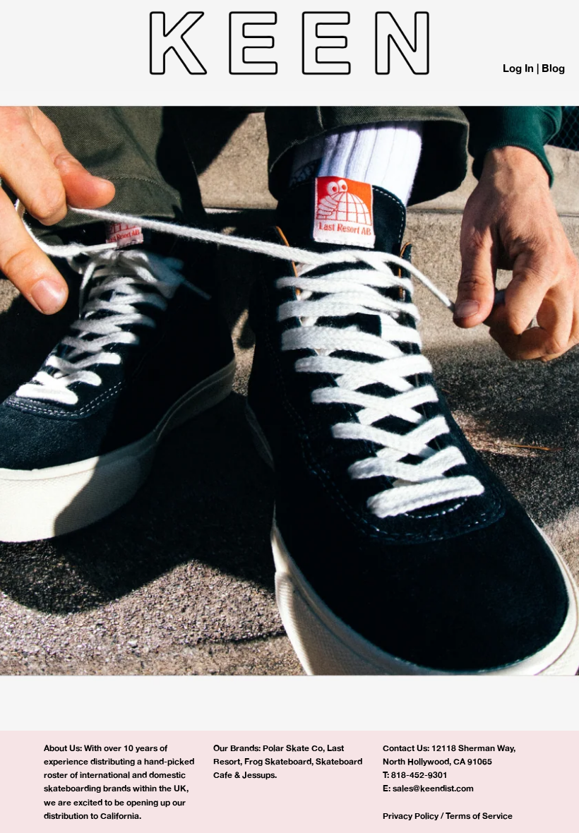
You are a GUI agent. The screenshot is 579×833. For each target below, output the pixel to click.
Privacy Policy (410, 815)
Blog (553, 68)
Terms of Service (479, 815)
